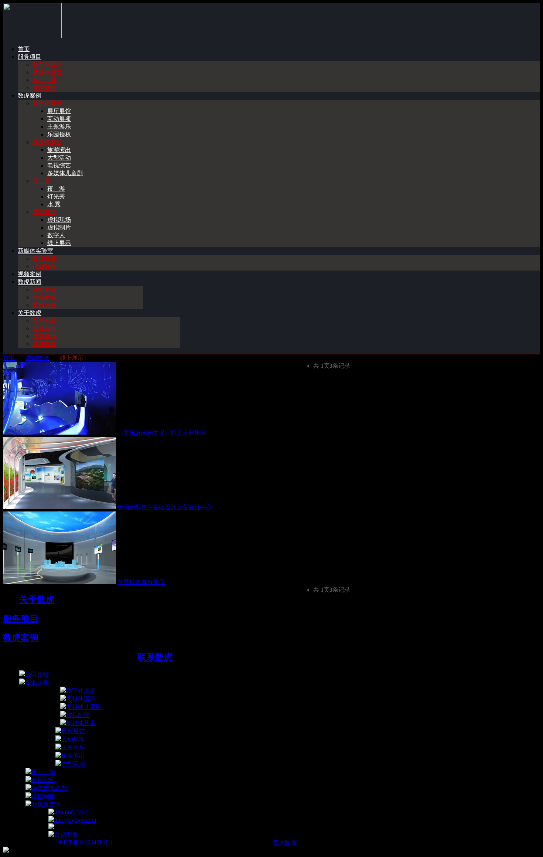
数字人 (56, 235)
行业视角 (44, 266)
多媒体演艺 (47, 72)
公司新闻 (44, 289)
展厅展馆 (59, 111)
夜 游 (44, 80)
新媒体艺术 (81, 723)
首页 (24, 49)
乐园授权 (59, 134)
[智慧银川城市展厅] (59, 582)
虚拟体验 (37, 358)
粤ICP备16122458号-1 (85, 842)
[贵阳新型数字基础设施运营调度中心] (59, 507)
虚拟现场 (59, 220)
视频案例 (29, 274)
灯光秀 (56, 196)
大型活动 (59, 157)
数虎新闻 (29, 282)
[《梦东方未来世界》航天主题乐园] (59, 432)
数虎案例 (29, 95)
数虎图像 (66, 835)
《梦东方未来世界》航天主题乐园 (161, 432)
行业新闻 (44, 297)
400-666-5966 (71, 812)
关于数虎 (29, 313)
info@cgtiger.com (75, 820)
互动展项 (59, 119)
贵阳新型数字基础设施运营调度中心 (164, 507)
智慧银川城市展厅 (141, 582)
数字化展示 (47, 64)
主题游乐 (59, 126)
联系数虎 (44, 344)
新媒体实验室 (35, 251)
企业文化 (44, 328)
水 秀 (54, 204)
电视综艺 (59, 165)
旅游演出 (59, 150)
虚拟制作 (44, 88)
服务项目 (29, 57)
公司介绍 (44, 320)
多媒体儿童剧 (65, 173)
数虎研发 (44, 258)
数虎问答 (44, 305)
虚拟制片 (59, 227)
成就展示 (44, 336)
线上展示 (59, 243)
